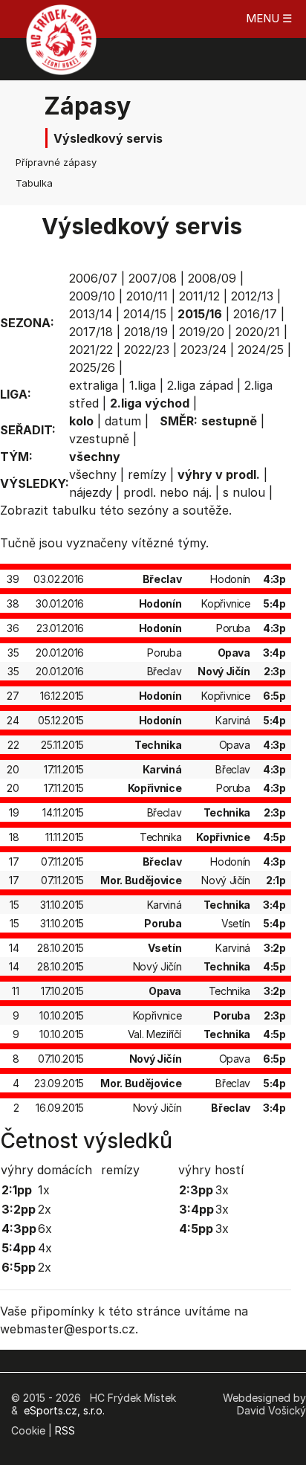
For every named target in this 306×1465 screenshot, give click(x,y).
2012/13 (252, 296)
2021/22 (91, 349)
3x (222, 1189)
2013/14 (90, 313)
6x (45, 1228)
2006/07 (93, 278)
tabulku (74, 510)
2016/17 (255, 313)
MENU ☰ (269, 18)
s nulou (244, 492)
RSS (65, 1430)
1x (44, 1189)
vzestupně (99, 438)
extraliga (93, 385)
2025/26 (92, 367)
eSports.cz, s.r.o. (64, 1410)
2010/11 (147, 296)
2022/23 (146, 349)
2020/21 (257, 331)
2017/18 (91, 331)
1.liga (142, 385)
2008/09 (212, 278)
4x (45, 1247)
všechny (93, 474)
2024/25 (261, 349)
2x (44, 1209)
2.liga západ (200, 385)
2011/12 (199, 296)
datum (123, 420)
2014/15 (144, 313)
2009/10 (92, 296)
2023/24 (203, 349)
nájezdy (90, 492)
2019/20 (201, 331)
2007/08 (152, 278)
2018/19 (146, 331)
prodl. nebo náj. (167, 492)
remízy (147, 474)
